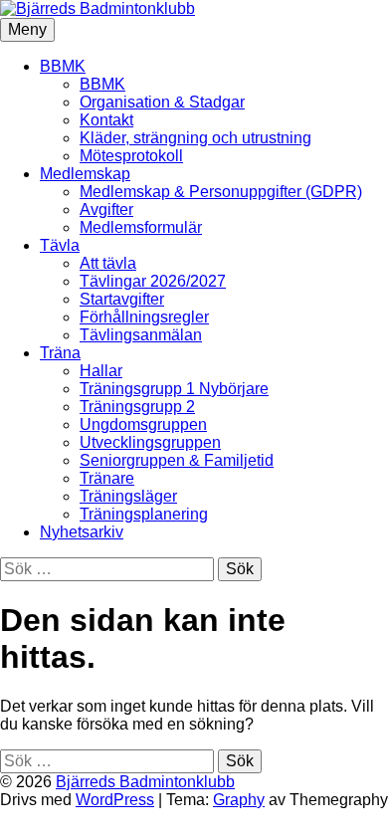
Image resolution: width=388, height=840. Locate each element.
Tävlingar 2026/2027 (153, 281)
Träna (60, 352)
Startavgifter (122, 299)
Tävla (60, 245)
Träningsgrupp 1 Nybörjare (174, 388)
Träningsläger (128, 496)
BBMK (63, 66)
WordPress (115, 799)
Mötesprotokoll (131, 155)
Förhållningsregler (144, 317)
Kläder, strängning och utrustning (195, 137)
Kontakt (106, 119)
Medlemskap (85, 173)
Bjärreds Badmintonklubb (145, 781)
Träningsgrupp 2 (137, 406)
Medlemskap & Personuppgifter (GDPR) (221, 191)
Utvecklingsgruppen (150, 442)
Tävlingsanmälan (141, 334)
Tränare (107, 478)
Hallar (101, 370)
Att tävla (108, 263)
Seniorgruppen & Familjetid (177, 460)
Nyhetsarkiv (81, 532)
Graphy (239, 799)
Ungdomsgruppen (143, 424)
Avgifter (106, 209)
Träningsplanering (144, 514)
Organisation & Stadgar (162, 102)
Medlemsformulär (141, 227)
